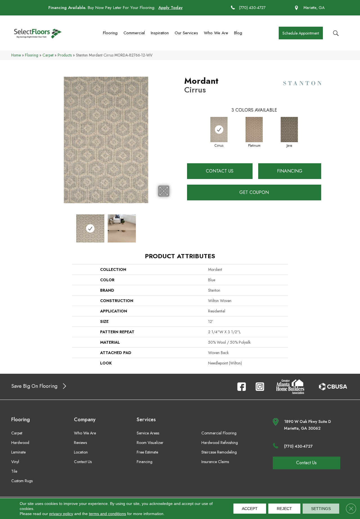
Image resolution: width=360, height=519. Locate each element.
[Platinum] (254, 129)
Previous (39, 225)
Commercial (134, 33)
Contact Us (219, 171)
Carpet (47, 55)
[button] (301, 33)
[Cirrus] (219, 129)
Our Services (186, 33)
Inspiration (160, 33)
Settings (321, 508)
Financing (289, 171)
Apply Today (170, 7)
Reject (284, 508)
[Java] (289, 129)
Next (173, 225)
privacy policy (61, 513)
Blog (238, 33)
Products (65, 55)
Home (16, 55)
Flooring (110, 33)
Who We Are (216, 33)
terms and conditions (107, 513)
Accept (250, 508)
